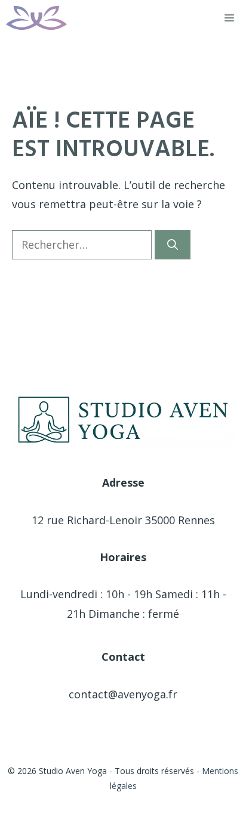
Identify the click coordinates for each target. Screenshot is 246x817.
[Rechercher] (172, 244)
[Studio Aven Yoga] (36, 18)
